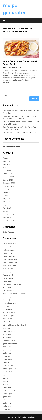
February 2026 (8, 177)
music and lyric (8, 316)
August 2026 (8, 158)
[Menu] (4, 20)
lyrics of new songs (10, 303)
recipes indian (8, 297)
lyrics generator (9, 306)
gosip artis (7, 397)
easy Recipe (7, 319)
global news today (10, 344)
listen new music (9, 312)
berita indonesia (9, 390)
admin (4, 67)
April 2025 (7, 208)
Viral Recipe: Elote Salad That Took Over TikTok (20, 132)
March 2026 (7, 174)
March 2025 (7, 211)
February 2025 (8, 214)
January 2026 (8, 180)
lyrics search (7, 309)
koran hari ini (8, 372)
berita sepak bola (9, 369)
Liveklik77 (18, 417)
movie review (8, 247)
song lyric (6, 328)
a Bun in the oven (9, 322)
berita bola (7, 350)
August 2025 (8, 195)
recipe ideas (7, 281)
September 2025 (9, 192)
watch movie (7, 287)
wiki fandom (7, 334)
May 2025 (6, 205)
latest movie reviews (10, 244)
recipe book (7, 253)
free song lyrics (8, 275)
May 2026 (6, 167)
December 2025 (9, 183)
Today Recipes (8, 232)
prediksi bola (8, 359)
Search (5, 95)
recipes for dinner (9, 256)
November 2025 (9, 186)
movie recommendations (12, 262)
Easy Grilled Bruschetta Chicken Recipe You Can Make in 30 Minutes (21, 123)
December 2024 (9, 220)
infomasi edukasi (9, 400)
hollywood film (8, 291)
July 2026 (6, 161)
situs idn (6, 375)
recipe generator (9, 250)
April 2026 (7, 171)
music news (7, 347)
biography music (9, 340)
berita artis (7, 353)
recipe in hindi (8, 269)
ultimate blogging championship (15, 325)
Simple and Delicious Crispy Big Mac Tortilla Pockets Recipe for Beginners (19, 117)
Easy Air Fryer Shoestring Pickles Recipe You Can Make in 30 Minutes (19, 128)
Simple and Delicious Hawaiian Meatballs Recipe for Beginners (21, 112)
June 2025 (7, 202)
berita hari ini (8, 365)
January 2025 (8, 217)
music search (8, 278)
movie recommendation (11, 259)
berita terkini (7, 362)
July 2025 (6, 199)
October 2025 (8, 189)
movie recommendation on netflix (15, 294)
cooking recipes (9, 331)
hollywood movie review (12, 284)
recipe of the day (9, 266)
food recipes (7, 300)
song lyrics (7, 272)
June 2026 (7, 164)
